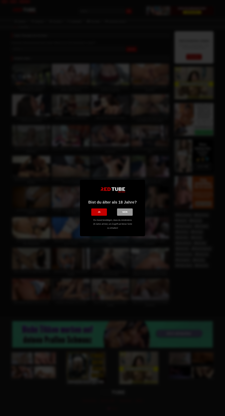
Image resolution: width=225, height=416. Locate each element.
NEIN (124, 212)
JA (99, 212)
